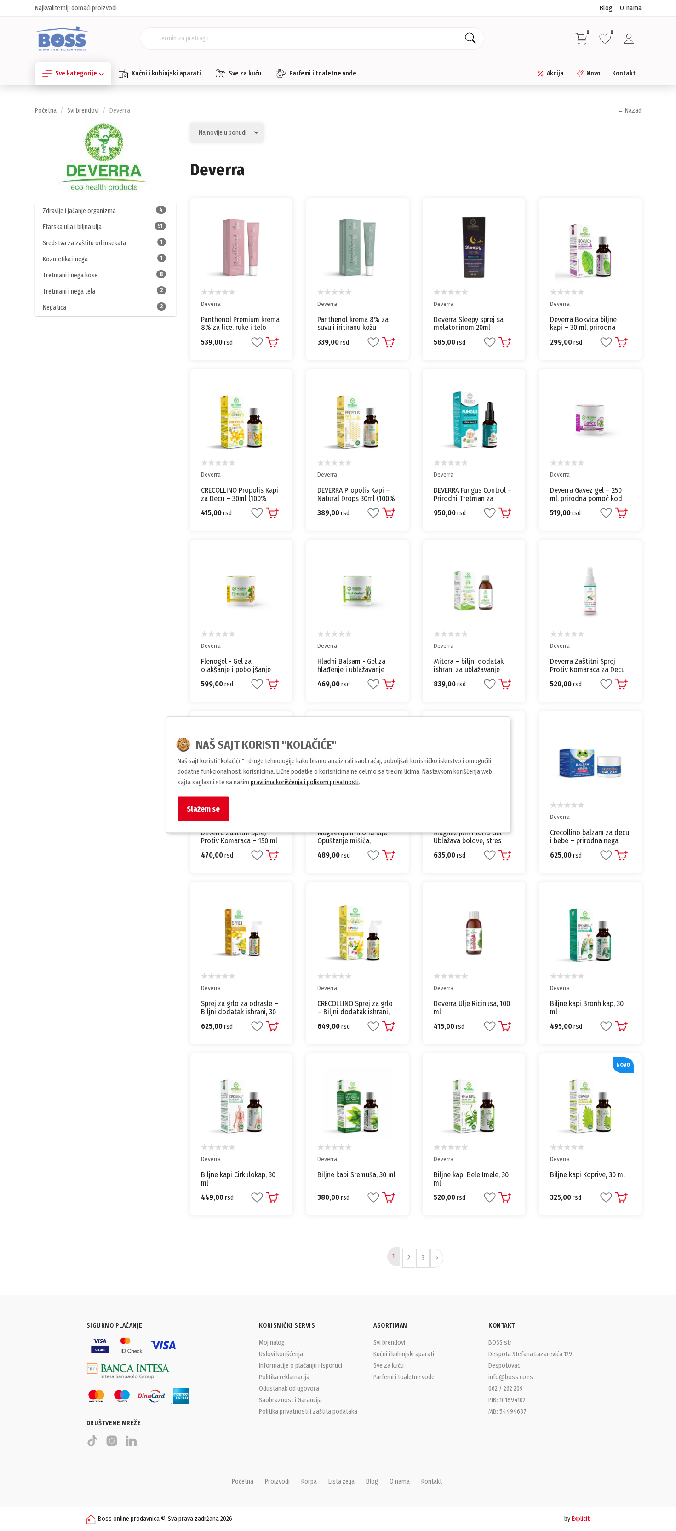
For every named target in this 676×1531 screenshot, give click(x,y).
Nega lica (103, 307)
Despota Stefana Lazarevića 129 (530, 1354)
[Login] (629, 39)
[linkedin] (131, 1445)
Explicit (581, 1519)
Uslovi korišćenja (281, 1354)
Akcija (555, 73)
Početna (46, 111)
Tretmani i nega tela (103, 291)
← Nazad (629, 111)
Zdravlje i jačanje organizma (103, 211)
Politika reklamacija (284, 1377)
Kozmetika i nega (103, 259)
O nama (631, 8)
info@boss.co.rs (510, 1377)
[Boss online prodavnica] (62, 38)
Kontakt (624, 73)
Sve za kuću (245, 73)
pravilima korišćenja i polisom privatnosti (305, 782)
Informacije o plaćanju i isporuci (300, 1366)
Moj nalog (272, 1343)
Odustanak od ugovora (289, 1389)
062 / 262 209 (505, 1389)
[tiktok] (92, 1445)
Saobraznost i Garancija (290, 1400)
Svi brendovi (83, 111)
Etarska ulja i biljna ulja (103, 227)
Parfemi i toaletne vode (322, 73)
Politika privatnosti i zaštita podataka (308, 1412)
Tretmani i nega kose (103, 275)
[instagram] (112, 1445)
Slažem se (203, 808)
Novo (593, 73)
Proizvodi (277, 1481)
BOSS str (500, 1343)
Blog (606, 8)
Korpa (309, 1481)
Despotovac (504, 1366)
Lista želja (341, 1481)
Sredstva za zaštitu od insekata (103, 243)
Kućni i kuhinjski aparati (166, 73)
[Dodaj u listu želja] (257, 342)
